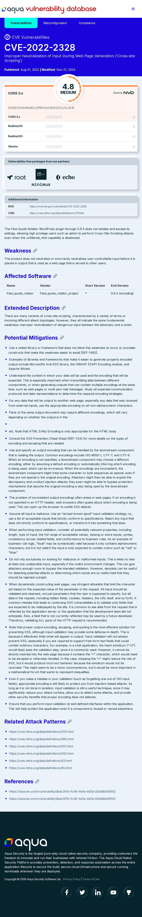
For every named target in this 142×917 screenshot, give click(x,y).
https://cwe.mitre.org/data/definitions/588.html (41, 739)
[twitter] (83, 893)
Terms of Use (91, 879)
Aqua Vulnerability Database (49, 9)
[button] (133, 9)
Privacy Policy (71, 879)
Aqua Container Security (25, 844)
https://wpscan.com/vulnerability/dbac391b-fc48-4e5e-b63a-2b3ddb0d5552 (62, 791)
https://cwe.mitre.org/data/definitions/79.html (57, 213)
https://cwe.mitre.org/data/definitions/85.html (40, 768)
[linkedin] (98, 893)
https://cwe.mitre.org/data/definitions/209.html (41, 731)
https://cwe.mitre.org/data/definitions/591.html (41, 746)
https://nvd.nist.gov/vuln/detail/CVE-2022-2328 (58, 206)
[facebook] (67, 893)
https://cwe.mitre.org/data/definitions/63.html (40, 761)
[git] (130, 893)
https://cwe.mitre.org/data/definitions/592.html (41, 753)
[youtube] (114, 893)
